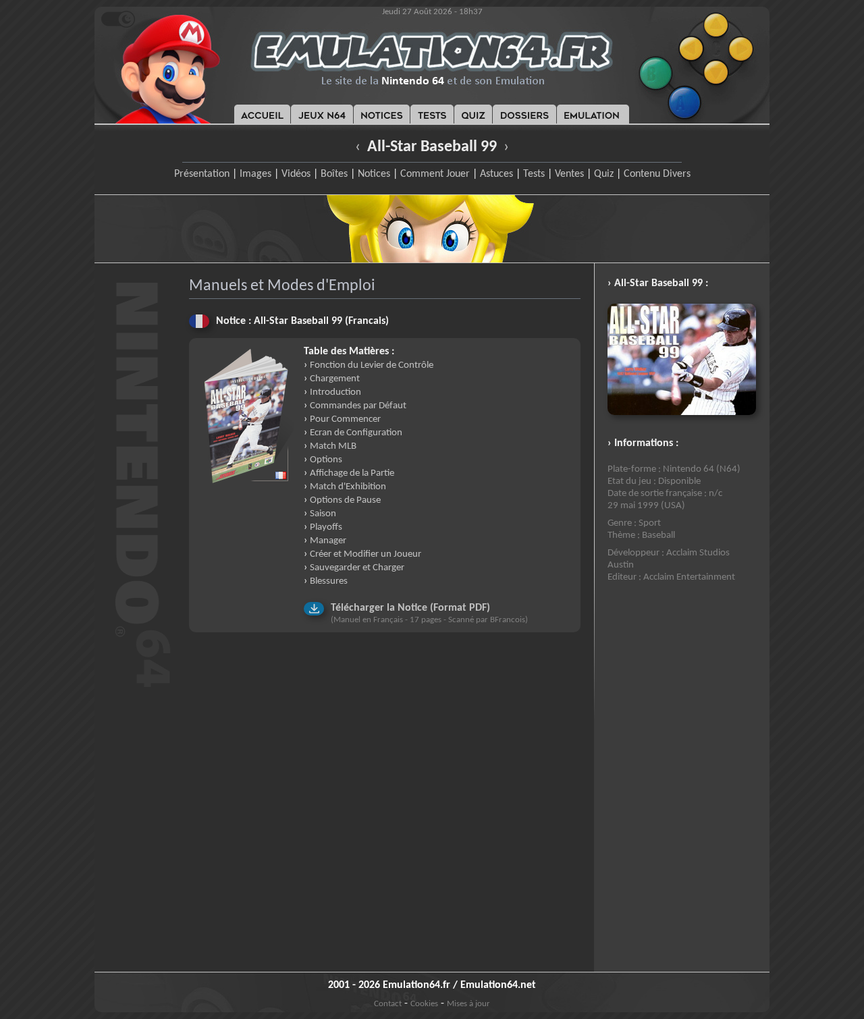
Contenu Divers (657, 174)
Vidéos (295, 174)
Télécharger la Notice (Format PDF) (410, 608)
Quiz (604, 174)
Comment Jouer (435, 174)
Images (255, 174)
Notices (374, 174)
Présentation (202, 174)
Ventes (569, 174)
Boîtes (334, 174)
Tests (534, 174)
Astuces (496, 174)
